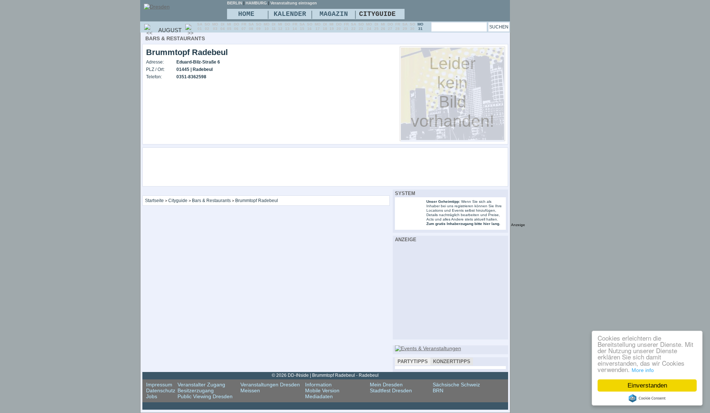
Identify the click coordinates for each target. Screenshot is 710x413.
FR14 (295, 26)
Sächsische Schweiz (456, 385)
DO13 (287, 26)
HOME (246, 14)
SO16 (309, 26)
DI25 (376, 26)
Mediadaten (319, 396)
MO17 (318, 26)
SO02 (207, 26)
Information (318, 385)
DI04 (222, 26)
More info (643, 370)
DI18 (325, 26)
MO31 (420, 26)
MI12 (280, 26)
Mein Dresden (386, 385)
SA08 (251, 26)
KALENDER (290, 14)
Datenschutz (160, 390)
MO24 (369, 26)
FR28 (397, 26)
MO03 (215, 26)
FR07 (243, 26)
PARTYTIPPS (413, 361)
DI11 (274, 26)
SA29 (405, 26)
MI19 (331, 26)
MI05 (229, 26)
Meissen (250, 390)
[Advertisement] (345, 166)
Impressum (159, 385)
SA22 (353, 26)
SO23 (361, 26)
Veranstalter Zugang (201, 385)
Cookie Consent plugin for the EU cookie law (647, 398)
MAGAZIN (334, 14)
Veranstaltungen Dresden (270, 385)
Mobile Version (322, 390)
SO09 (258, 26)
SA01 (199, 26)
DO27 (390, 26)
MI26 (383, 26)
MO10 (267, 26)
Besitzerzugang (196, 390)
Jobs (151, 396)
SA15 (302, 26)
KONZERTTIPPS (451, 361)
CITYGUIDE (377, 14)
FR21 (346, 26)
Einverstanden (647, 385)
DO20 (339, 26)
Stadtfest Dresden (391, 390)
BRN (438, 390)
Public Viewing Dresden (205, 396)
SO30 (412, 26)
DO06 (236, 26)
